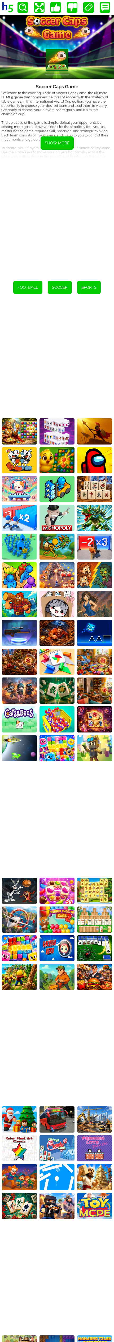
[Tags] (88, 7)
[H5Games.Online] (7, 7)
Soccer (60, 287)
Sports (89, 287)
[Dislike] (72, 7)
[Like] (55, 7)
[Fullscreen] (39, 7)
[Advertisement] (57, 216)
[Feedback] (105, 7)
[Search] (22, 7)
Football (27, 287)
